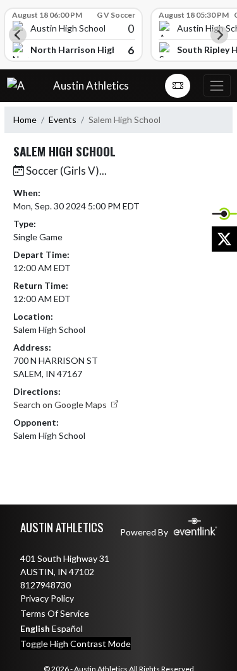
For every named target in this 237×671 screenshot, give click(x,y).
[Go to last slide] (18, 35)
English (35, 628)
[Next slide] (219, 35)
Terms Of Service (54, 613)
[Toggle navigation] (217, 85)
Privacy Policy (47, 598)
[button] (177, 86)
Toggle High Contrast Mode (75, 643)
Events (62, 119)
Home (25, 119)
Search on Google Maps (61, 404)
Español (67, 628)
